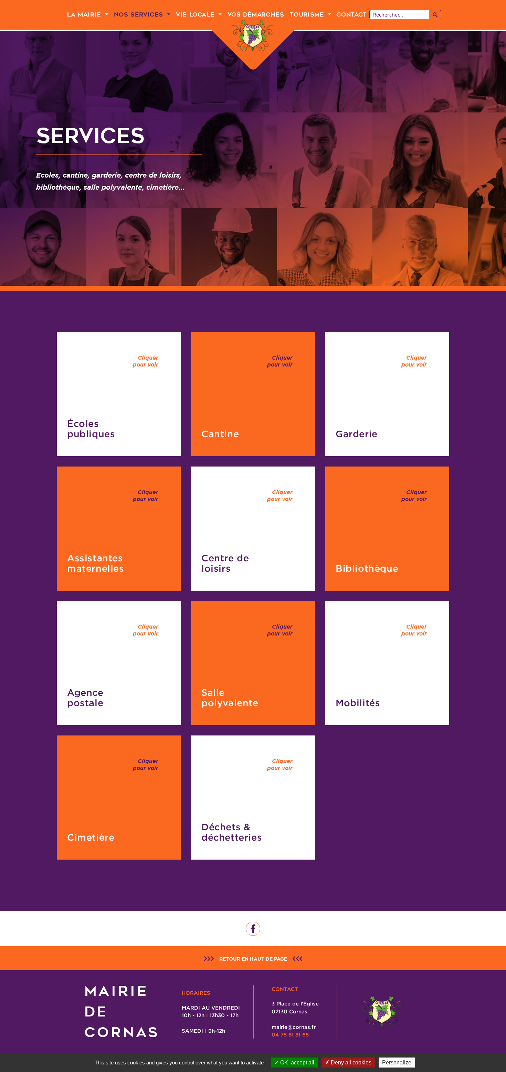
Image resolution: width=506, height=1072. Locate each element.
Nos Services (140, 14)
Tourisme (308, 14)
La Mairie (85, 14)
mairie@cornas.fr (294, 1027)
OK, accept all (296, 1062)
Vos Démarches (256, 14)
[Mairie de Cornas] (253, 36)
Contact (351, 14)
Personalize (396, 1062)
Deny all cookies (350, 1062)
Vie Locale (196, 14)
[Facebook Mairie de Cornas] (253, 929)
